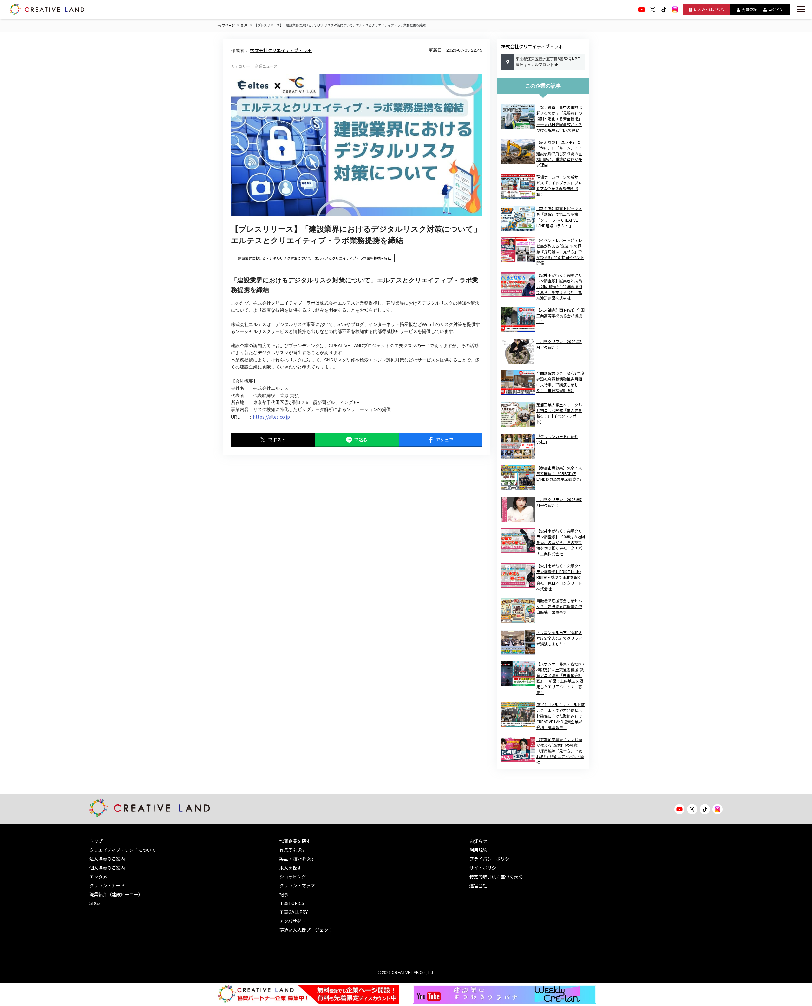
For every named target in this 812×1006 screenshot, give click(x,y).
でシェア (445, 439)
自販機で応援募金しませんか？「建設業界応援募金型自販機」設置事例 (559, 606)
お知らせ (478, 841)
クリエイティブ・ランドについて (122, 850)
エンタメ (98, 876)
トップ (96, 841)
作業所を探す (292, 850)
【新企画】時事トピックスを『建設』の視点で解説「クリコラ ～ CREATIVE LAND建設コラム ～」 (559, 217)
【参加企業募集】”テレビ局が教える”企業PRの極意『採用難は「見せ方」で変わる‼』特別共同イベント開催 (560, 751)
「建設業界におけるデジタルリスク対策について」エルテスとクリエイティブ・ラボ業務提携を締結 (312, 258)
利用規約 (478, 850)
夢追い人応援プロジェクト (306, 930)
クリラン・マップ (297, 885)
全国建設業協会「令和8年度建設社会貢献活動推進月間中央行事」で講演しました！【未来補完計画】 (560, 381)
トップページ (225, 25)
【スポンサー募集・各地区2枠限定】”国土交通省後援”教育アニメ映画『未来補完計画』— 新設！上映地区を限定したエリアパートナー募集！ (560, 678)
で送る (360, 439)
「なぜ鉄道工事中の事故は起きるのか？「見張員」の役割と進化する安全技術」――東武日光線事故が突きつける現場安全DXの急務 (559, 118)
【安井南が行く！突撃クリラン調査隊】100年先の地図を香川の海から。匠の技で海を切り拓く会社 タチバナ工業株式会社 (560, 542)
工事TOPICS (291, 903)
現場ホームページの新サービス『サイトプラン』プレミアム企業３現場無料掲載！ (559, 185)
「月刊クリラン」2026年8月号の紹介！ (559, 344)
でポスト (277, 439)
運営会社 (478, 885)
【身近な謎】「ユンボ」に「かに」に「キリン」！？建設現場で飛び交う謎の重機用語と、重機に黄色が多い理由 (559, 153)
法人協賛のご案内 (107, 859)
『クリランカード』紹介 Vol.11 (557, 439)
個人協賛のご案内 (107, 867)
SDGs (95, 903)
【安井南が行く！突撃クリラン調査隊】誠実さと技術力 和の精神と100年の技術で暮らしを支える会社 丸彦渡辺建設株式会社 (559, 286)
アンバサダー (292, 921)
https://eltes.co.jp (271, 417)
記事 (244, 25)
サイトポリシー (485, 867)
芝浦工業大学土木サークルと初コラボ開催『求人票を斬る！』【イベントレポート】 (559, 413)
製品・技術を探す (297, 859)
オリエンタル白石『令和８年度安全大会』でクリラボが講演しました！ (559, 638)
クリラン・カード (107, 885)
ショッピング (292, 876)
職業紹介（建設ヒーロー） (116, 894)
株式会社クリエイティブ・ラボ (281, 50)
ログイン (775, 9)
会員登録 (749, 9)
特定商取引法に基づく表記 (496, 876)
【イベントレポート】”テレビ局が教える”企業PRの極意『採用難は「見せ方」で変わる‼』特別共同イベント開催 (560, 251)
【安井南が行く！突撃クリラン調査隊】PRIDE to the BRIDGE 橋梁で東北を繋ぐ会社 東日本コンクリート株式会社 (559, 577)
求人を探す (290, 867)
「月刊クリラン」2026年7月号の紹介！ (559, 502)
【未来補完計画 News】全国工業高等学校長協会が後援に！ (560, 315)
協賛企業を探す (295, 841)
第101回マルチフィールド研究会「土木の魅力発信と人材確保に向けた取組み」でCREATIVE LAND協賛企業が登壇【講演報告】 (560, 716)
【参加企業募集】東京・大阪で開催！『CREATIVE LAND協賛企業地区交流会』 (560, 473)
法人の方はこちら (709, 9)
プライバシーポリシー (491, 859)
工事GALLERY (293, 912)
